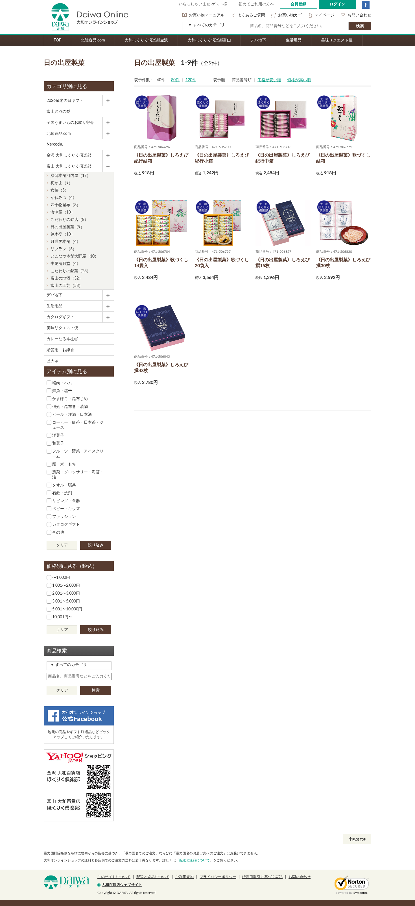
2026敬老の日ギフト (65, 101)
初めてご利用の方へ (256, 4)
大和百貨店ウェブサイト (122, 885)
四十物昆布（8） (65, 205)
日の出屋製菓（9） (67, 227)
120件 (190, 80)
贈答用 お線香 (60, 350)
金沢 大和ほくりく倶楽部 (69, 155)
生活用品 (294, 40)
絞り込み (96, 545)
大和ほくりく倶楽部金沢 (146, 40)
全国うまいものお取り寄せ (70, 123)
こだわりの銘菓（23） (71, 271)
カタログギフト (60, 317)
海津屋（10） (63, 212)
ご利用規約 (184, 877)
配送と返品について (194, 860)
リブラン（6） (64, 249)
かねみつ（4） (64, 198)
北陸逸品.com (93, 40)
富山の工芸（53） (67, 286)
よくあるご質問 (251, 15)
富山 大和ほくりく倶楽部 (69, 166)
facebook (366, 5)
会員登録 (298, 4)
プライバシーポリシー (218, 877)
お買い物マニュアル (206, 15)
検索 (96, 690)
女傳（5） (60, 190)
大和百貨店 (66, 882)
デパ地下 (258, 40)
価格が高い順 (299, 80)
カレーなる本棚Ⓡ (62, 339)
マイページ (325, 15)
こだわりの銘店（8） (69, 220)
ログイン (337, 4)
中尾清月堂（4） (65, 264)
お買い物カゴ (290, 15)
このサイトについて (113, 877)
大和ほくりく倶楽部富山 (209, 40)
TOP (57, 40)
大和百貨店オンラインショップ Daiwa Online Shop (86, 17)
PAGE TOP (357, 839)
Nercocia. (55, 144)
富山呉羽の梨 (58, 112)
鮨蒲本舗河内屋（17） (71, 176)
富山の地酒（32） (67, 278)
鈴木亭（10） (63, 234)
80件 (175, 80)
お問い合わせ (359, 15)
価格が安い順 (269, 80)
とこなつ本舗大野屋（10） (75, 256)
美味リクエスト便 (337, 40)
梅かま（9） (62, 183)
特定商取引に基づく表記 (262, 877)
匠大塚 (52, 361)
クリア (62, 545)
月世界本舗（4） (65, 242)
